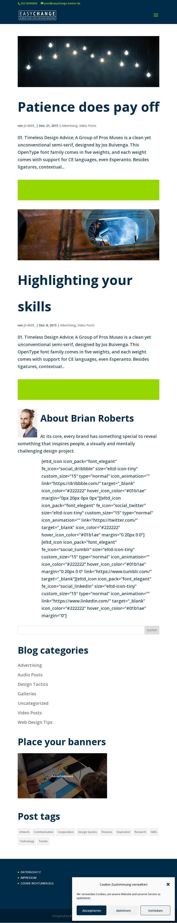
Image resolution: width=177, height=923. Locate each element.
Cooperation (66, 832)
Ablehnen (123, 910)
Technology (26, 841)
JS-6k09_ (29, 126)
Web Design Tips (35, 722)
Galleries (27, 694)
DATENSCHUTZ (31, 872)
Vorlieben (155, 910)
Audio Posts (30, 675)
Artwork (24, 832)
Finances (106, 832)
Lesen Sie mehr (88, 190)
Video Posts (87, 126)
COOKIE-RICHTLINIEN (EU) (37, 883)
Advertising (69, 126)
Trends (43, 841)
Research (140, 832)
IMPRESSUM (28, 878)
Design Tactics (33, 684)
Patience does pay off (88, 107)
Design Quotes (87, 832)
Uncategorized (33, 703)
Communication (43, 832)
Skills (154, 832)
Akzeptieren (91, 910)
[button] (168, 884)
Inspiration (123, 832)
